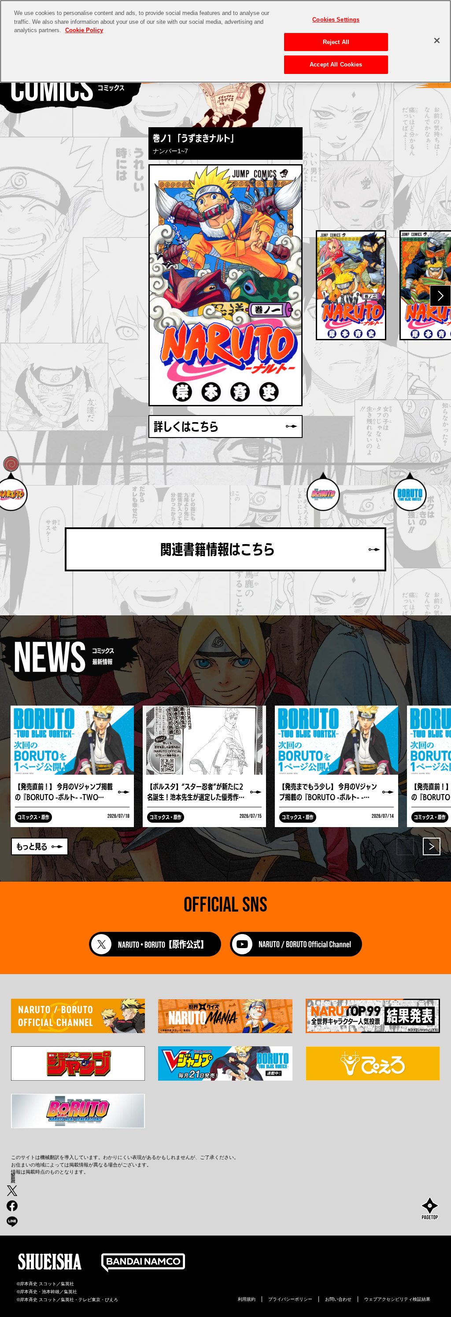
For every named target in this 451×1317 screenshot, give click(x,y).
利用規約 (246, 1299)
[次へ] (431, 846)
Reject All (336, 42)
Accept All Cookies (336, 64)
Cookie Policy (84, 30)
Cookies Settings (335, 19)
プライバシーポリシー (290, 1299)
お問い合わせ (338, 1299)
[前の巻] (10, 295)
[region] (225, 41)
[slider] (10, 464)
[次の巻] (440, 295)
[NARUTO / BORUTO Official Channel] (296, 954)
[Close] (437, 40)
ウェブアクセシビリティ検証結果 (397, 1299)
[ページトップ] (429, 1209)
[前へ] (405, 846)
